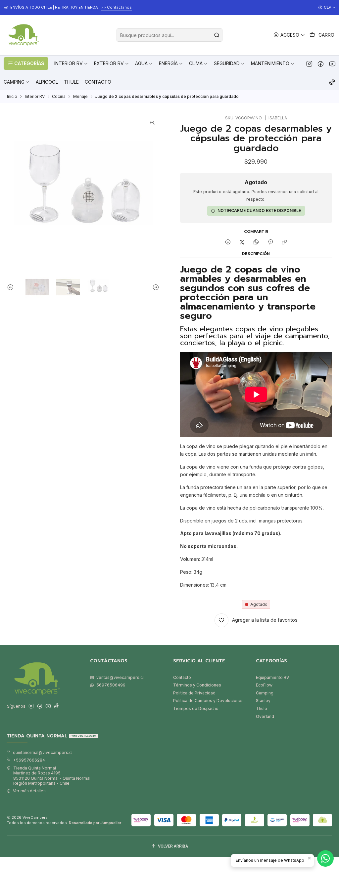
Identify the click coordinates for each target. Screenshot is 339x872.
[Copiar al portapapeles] (284, 242)
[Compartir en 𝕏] (242, 242)
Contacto (182, 677)
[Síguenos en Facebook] (320, 63)
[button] (26, 63)
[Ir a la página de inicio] (23, 35)
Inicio (12, 97)
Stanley (263, 700)
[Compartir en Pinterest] (270, 242)
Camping (264, 692)
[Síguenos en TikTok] (332, 82)
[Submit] (216, 35)
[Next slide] (154, 287)
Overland (265, 716)
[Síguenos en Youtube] (332, 63)
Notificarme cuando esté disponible (259, 210)
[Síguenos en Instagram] (309, 63)
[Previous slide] (12, 287)
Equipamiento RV (272, 677)
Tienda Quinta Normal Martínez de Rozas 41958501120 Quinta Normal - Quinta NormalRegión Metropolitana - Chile (51, 776)
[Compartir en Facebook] (228, 242)
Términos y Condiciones (197, 685)
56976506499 (110, 685)
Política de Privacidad (194, 692)
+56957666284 (29, 760)
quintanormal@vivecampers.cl (43, 752)
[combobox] (169, 35)
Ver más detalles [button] (29, 790)
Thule (261, 708)
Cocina (59, 97)
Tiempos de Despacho (195, 708)
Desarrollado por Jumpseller (95, 822)
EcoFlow (264, 685)
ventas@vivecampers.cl (120, 677)
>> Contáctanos (116, 7)
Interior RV (35, 97)
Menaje (80, 97)
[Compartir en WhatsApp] (256, 242)
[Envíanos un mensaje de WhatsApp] (325, 858)
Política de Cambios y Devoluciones (208, 700)
